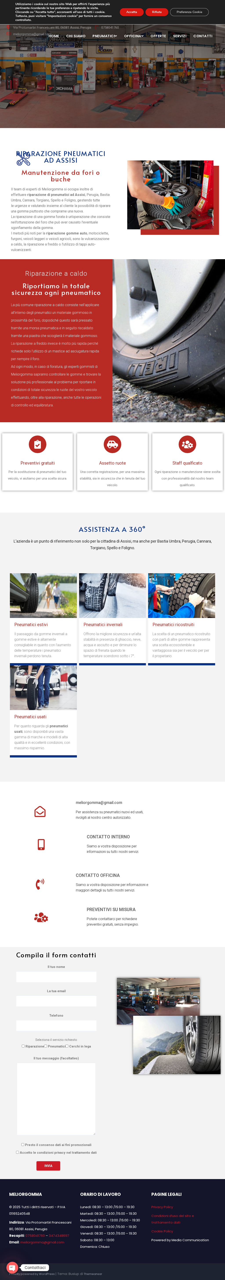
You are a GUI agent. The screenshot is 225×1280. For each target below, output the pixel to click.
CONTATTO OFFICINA (98, 875)
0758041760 (35, 1235)
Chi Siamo (76, 36)
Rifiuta (157, 12)
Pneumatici (104, 36)
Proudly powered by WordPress (32, 1274)
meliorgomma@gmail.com (99, 802)
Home (54, 36)
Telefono (56, 1016)
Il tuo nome (56, 967)
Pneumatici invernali (102, 624)
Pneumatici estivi (31, 624)
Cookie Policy (162, 1231)
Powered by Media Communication (180, 1240)
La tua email (56, 991)
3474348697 (59, 1235)
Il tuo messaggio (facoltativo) (56, 1058)
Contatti (202, 36)
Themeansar (93, 1274)
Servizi (180, 36)
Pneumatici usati (30, 716)
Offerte (158, 36)
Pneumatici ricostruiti (173, 624)
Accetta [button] (131, 12)
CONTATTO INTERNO (108, 836)
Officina (132, 36)
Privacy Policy (162, 1207)
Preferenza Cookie (189, 12)
